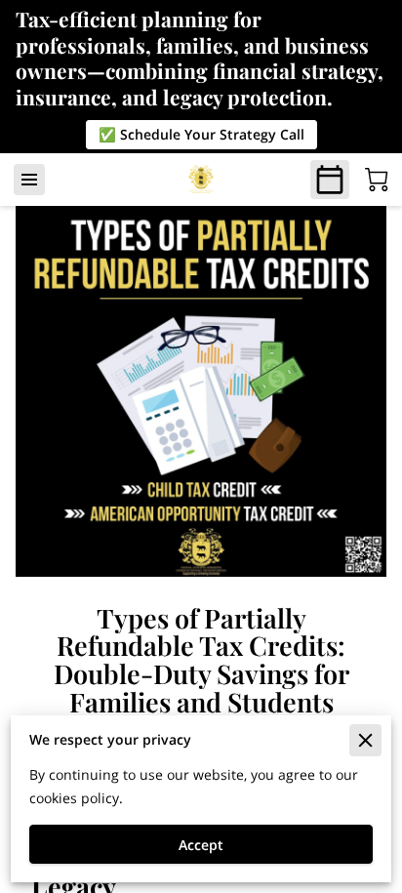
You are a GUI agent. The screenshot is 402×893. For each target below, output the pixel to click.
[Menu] (29, 179)
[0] (376, 179)
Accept (201, 844)
